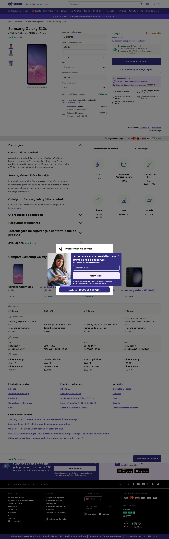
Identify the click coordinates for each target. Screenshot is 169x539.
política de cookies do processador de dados (78, 272)
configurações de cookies (70, 267)
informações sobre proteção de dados (81, 269)
